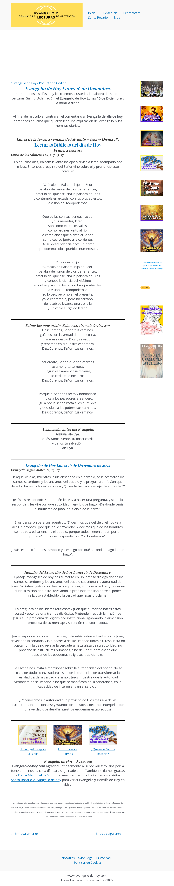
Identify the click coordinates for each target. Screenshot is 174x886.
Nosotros (68, 858)
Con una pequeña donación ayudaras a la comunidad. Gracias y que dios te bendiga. (152, 265)
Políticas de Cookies (88, 862)
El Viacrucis (109, 13)
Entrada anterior (24, 833)
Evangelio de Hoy (24, 83)
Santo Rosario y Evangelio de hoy (36, 779)
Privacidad (103, 858)
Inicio (92, 13)
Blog (117, 17)
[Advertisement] (87, 49)
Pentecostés (131, 13)
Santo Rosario (98, 17)
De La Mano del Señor (35, 775)
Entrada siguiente (110, 833)
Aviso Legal (85, 858)
